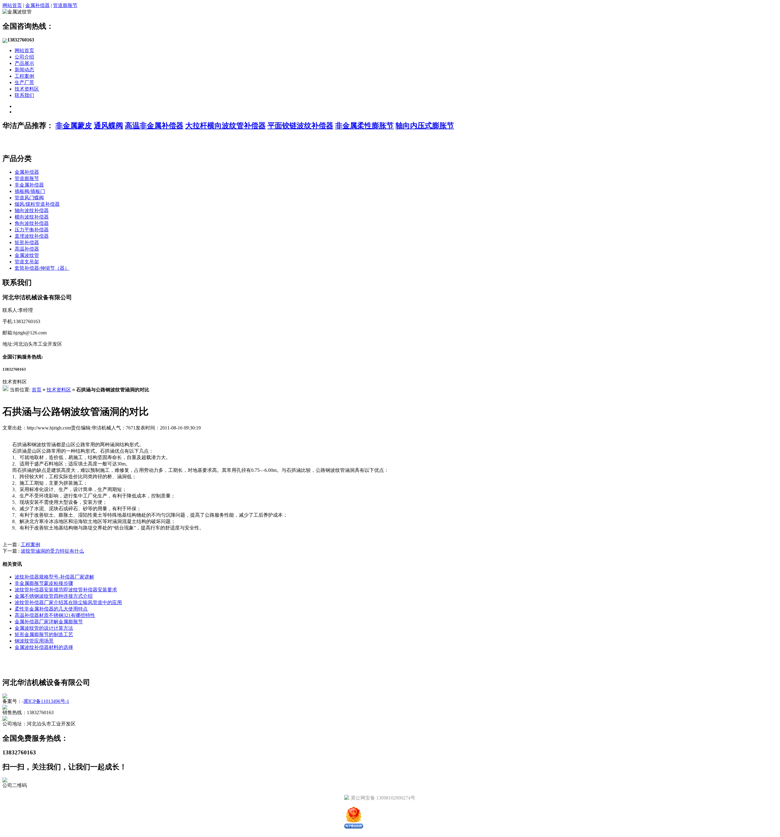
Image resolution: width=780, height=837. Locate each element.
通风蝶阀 (108, 126)
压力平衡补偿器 (32, 229)
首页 (36, 389)
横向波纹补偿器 (32, 216)
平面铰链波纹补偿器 (300, 126)
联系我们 (24, 95)
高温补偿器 (27, 248)
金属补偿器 (37, 5)
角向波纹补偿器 (32, 223)
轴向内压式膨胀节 (424, 126)
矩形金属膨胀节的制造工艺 (44, 634)
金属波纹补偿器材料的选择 (44, 647)
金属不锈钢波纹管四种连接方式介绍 (54, 596)
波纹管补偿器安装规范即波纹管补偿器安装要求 (66, 589)
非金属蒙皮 (73, 126)
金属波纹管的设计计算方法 (44, 628)
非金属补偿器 (29, 184)
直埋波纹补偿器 (32, 236)
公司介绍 (24, 56)
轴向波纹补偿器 (32, 210)
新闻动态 (24, 69)
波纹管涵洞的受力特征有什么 (52, 551)
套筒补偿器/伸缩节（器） (42, 268)
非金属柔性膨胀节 (364, 126)
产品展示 (24, 63)
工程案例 (24, 76)
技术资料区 (27, 88)
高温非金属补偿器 (154, 126)
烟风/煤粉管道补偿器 (37, 204)
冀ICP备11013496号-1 (46, 701)
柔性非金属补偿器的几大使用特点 (51, 608)
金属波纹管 (27, 255)
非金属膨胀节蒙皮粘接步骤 (44, 583)
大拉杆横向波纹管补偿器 (225, 126)
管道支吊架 (27, 261)
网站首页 (12, 5)
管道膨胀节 (65, 5)
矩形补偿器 (27, 242)
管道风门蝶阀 (29, 197)
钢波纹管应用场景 (34, 640)
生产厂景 (24, 82)
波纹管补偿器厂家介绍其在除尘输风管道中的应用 (68, 602)
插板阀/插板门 (30, 191)
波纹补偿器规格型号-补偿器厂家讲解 (54, 576)
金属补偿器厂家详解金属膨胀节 (49, 621)
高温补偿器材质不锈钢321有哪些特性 (55, 615)
